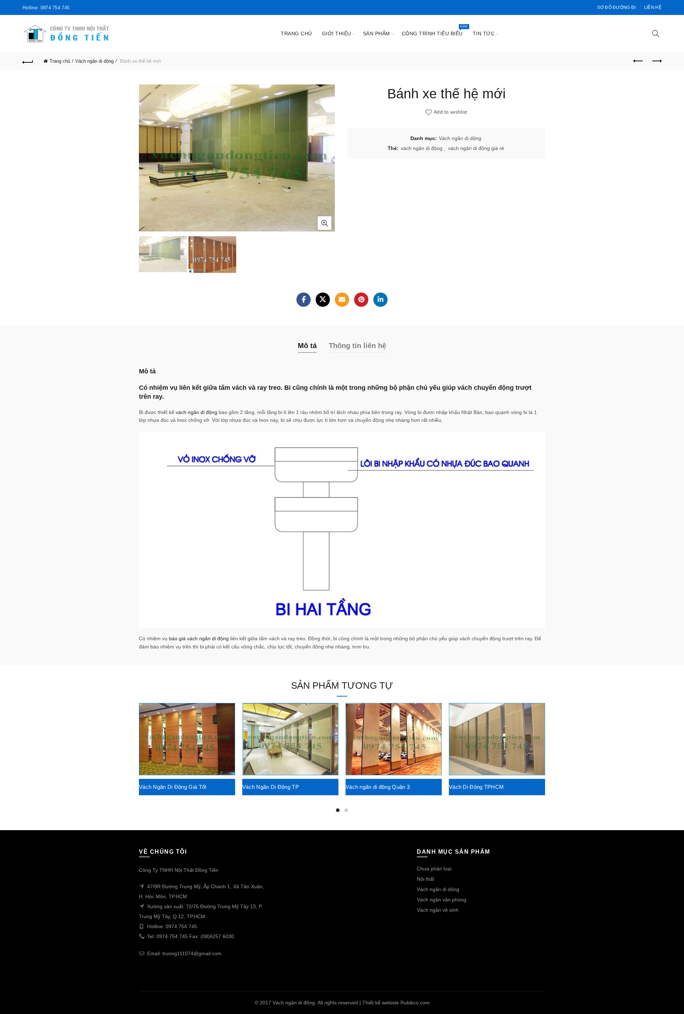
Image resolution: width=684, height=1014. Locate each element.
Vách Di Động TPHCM (476, 787)
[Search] (656, 33)
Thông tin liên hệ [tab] (357, 346)
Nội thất (425, 879)
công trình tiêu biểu (434, 30)
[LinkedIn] (380, 300)
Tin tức (484, 33)
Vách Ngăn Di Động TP (270, 787)
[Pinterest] (361, 300)
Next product (656, 61)
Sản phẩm (376, 33)
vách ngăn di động (421, 148)
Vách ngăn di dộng (94, 61)
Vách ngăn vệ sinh (437, 910)
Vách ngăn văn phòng (441, 899)
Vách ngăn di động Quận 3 (378, 787)
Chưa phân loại (434, 868)
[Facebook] (303, 300)
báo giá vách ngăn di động (199, 638)
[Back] (28, 61)
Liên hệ (653, 7)
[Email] (342, 300)
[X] (323, 300)
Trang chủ (296, 33)
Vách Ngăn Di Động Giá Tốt (173, 787)
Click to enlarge (324, 223)
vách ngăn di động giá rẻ (476, 148)
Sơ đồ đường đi (616, 7)
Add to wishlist (450, 112)
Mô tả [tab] (307, 346)
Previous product (638, 61)
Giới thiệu (336, 33)
